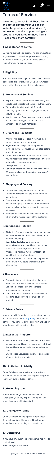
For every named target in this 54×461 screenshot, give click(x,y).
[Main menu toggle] (48, 6)
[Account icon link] (34, 6)
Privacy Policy (29, 318)
